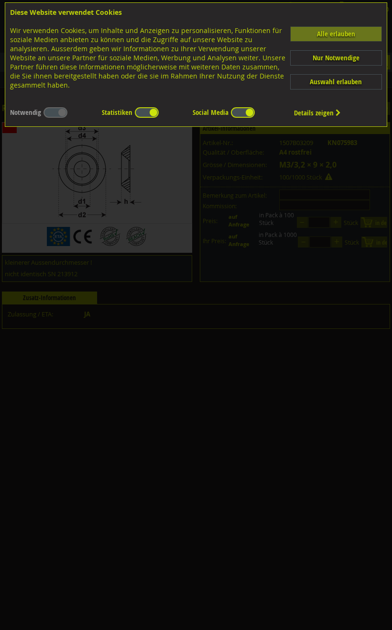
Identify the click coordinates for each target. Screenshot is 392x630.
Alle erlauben (336, 34)
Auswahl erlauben (336, 82)
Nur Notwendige (336, 58)
